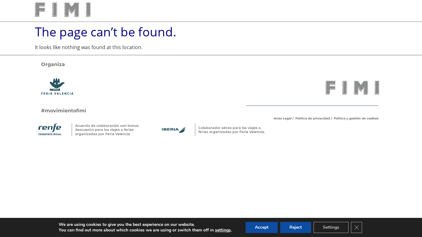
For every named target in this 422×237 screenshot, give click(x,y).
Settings (331, 227)
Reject (295, 227)
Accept (261, 227)
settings (223, 230)
